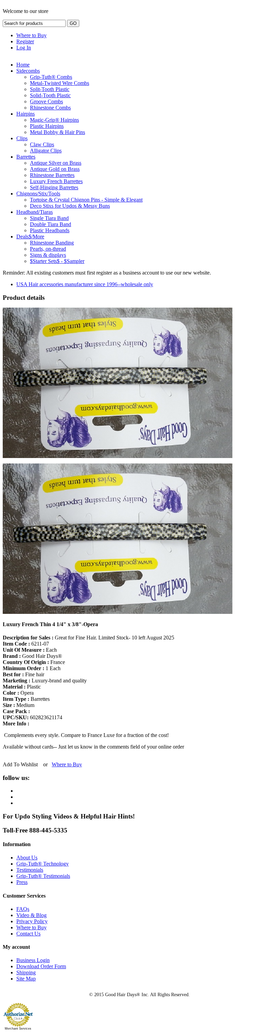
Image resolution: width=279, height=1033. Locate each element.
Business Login (33, 960)
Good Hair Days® (32, 656)
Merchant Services (18, 1028)
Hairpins (25, 114)
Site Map (26, 979)
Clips (22, 138)
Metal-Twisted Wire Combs (59, 83)
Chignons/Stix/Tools (38, 193)
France (34, 662)
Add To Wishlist (20, 764)
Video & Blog (31, 915)
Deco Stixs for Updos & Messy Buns (70, 206)
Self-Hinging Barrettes (54, 187)
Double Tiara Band (50, 224)
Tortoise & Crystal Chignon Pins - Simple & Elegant (86, 200)
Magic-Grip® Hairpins (54, 120)
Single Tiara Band (49, 218)
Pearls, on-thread (48, 249)
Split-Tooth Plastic (49, 89)
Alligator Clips (46, 150)
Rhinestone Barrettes (52, 175)
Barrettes (25, 157)
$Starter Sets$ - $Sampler (57, 261)
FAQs (22, 909)
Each (30, 650)
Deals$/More (30, 236)
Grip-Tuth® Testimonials (43, 876)
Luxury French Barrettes (56, 181)
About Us (26, 857)
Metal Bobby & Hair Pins (57, 132)
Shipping (26, 972)
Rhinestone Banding (52, 243)
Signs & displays (48, 255)
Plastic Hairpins (47, 126)
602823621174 (32, 717)
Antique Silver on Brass (55, 163)
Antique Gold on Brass (55, 169)
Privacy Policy (32, 921)
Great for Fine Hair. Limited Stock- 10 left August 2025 (88, 637)
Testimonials (29, 870)
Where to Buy (31, 35)
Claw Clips (42, 144)
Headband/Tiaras (34, 212)
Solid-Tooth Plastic (50, 95)
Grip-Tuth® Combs (51, 77)
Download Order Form (41, 966)
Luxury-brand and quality (45, 680)
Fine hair (23, 674)
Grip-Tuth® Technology (42, 864)
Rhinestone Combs (50, 107)
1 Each (32, 668)
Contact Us (28, 933)
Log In (23, 47)
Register (25, 41)
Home (23, 65)
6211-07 (26, 644)
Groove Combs (46, 101)
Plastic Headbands (49, 230)
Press (22, 882)
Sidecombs (28, 71)
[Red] (117, 612)
